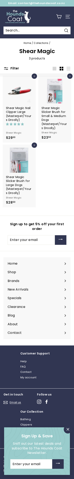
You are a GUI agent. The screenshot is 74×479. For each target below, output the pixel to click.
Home (27, 43)
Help (23, 361)
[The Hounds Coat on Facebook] (46, 402)
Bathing (25, 419)
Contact (25, 372)
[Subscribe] (60, 240)
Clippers (26, 425)
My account (28, 377)
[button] (15, 124)
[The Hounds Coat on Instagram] (39, 402)
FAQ (23, 367)
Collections (41, 43)
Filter (14, 68)
